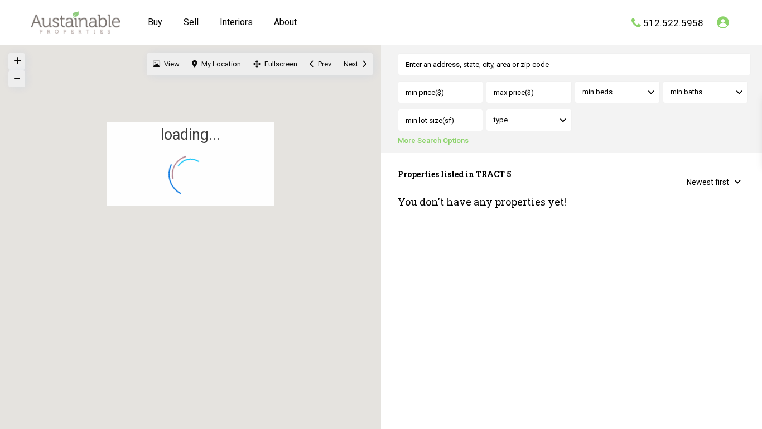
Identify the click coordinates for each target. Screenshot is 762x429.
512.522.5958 (673, 22)
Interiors (236, 22)
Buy (155, 22)
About (285, 22)
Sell (191, 22)
